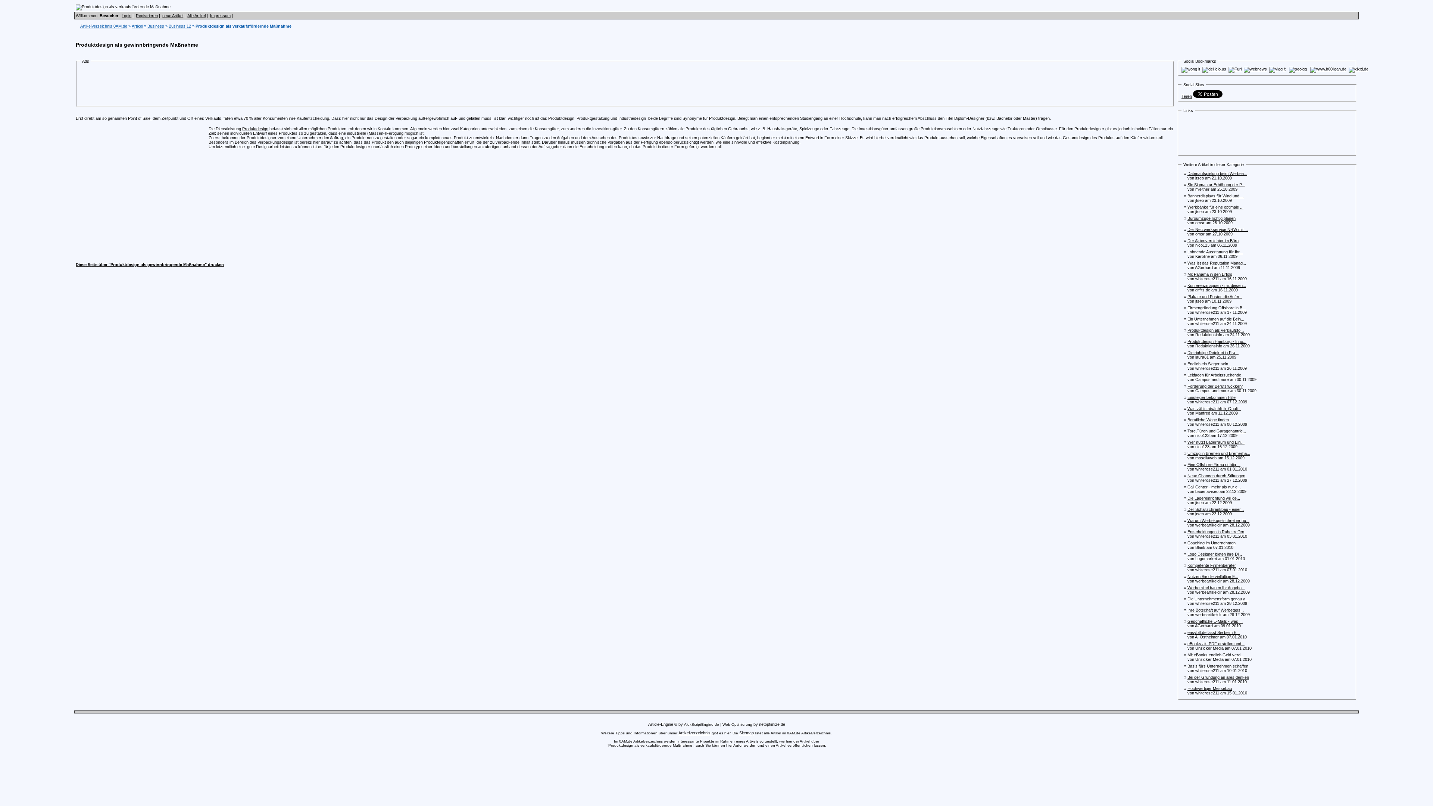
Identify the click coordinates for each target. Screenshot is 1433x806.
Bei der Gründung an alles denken (1218, 677)
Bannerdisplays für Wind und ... (1215, 196)
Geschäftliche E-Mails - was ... (1215, 621)
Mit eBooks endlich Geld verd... (1215, 655)
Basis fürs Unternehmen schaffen (1217, 666)
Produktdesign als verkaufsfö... (1215, 330)
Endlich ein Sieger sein (1207, 364)
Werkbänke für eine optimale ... (1215, 207)
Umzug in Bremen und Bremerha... (1218, 453)
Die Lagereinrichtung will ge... (1213, 498)
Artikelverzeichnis (694, 733)
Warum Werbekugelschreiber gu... (1218, 520)
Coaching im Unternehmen (1211, 543)
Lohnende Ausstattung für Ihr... (1215, 252)
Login (126, 15)
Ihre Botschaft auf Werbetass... (1215, 610)
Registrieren (147, 15)
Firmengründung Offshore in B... (1216, 308)
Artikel (137, 26)
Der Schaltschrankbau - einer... (1215, 509)
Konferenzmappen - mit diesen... (1216, 285)
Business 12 (180, 26)
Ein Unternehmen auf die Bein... (1215, 319)
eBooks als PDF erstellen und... (1216, 643)
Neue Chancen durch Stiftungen (1216, 476)
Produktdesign (255, 128)
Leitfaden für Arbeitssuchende (1214, 375)
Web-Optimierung (737, 724)
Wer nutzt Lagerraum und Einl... (1216, 442)
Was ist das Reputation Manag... (1216, 263)
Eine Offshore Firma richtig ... (1213, 464)
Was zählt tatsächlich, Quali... (1214, 408)
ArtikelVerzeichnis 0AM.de (103, 26)
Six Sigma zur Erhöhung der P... (1216, 184)
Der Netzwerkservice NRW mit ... (1217, 229)
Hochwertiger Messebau (1209, 688)
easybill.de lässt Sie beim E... (1213, 632)
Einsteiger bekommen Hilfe (1211, 397)
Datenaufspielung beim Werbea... (1217, 173)
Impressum (220, 15)
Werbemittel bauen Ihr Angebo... (1216, 587)
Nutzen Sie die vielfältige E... (1212, 576)
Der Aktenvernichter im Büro (1213, 240)
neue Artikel (172, 15)
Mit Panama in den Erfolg (1209, 274)
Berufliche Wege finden (1208, 420)
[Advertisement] (217, 85)
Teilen (1186, 96)
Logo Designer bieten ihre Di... (1214, 554)
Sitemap (746, 733)
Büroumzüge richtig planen (1211, 218)
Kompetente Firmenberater (1211, 565)
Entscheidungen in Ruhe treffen (1215, 531)
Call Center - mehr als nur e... (1214, 487)
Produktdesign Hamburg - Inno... (1216, 341)
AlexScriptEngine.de (701, 724)
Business (155, 26)
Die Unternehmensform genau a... (1218, 599)
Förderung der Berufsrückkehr (1215, 386)
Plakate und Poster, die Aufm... (1214, 296)
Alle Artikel (196, 15)
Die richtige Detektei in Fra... (1213, 352)
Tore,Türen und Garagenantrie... (1216, 431)
